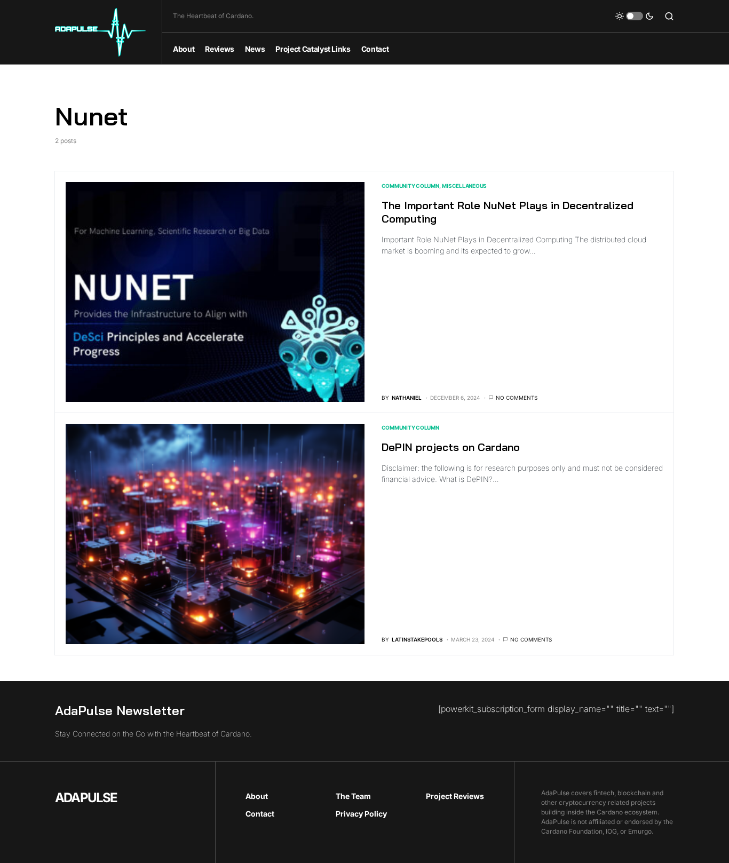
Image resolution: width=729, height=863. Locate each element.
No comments (516, 397)
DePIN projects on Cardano (451, 447)
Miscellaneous (464, 186)
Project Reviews (455, 796)
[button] (634, 16)
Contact (259, 813)
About (256, 796)
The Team (353, 796)
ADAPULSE (86, 797)
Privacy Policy (361, 813)
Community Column (410, 186)
